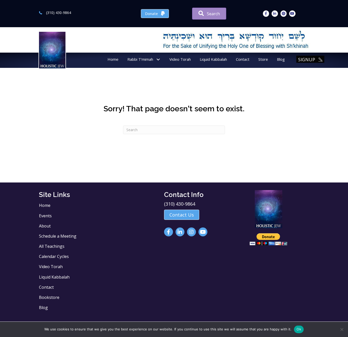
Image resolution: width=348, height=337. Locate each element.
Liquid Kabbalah (54, 277)
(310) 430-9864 (58, 12)
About (45, 226)
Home (44, 205)
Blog (43, 307)
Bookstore (49, 297)
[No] (341, 329)
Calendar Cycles (54, 256)
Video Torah (51, 266)
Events (45, 216)
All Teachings (51, 246)
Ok (299, 329)
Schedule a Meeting (57, 236)
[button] (158, 59)
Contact (46, 287)
